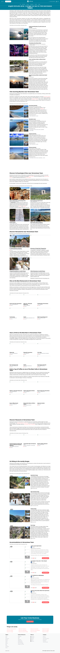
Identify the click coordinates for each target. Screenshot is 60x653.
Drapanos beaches (32, 133)
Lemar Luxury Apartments (36, 545)
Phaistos (24, 206)
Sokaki (24, 317)
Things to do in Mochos (33, 631)
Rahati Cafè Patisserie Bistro (29, 390)
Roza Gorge (33, 525)
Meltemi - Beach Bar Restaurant (16, 390)
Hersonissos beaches (33, 105)
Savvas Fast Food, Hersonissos (15, 303)
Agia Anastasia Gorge (35, 491)
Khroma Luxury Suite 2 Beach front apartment (40, 590)
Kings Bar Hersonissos (27, 352)
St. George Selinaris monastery (16, 248)
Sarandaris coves (32, 119)
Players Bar (12, 352)
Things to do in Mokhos (45, 631)
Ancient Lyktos (28, 177)
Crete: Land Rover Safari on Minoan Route (37, 59)
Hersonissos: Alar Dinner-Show (35, 43)
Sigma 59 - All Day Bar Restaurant (27, 304)
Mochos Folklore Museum (42, 443)
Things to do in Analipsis (45, 630)
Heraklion (42, 108)
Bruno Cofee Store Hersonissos (43, 390)
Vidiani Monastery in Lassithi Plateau (37, 271)
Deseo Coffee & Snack (14, 403)
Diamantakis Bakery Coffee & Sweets (29, 404)
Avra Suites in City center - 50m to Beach (39, 560)
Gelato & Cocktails (41, 403)
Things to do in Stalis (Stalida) (22, 630)
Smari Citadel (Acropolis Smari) (36, 200)
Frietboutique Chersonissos (42, 303)
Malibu (24, 364)
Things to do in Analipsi (10, 631)
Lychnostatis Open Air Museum (29, 424)
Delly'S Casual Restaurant (42, 317)
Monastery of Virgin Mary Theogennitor (38, 248)
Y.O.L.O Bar (39, 352)
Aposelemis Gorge (34, 475)
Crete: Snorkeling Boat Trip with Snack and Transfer (37, 27)
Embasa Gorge (33, 508)
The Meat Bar (12, 317)
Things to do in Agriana (10, 630)
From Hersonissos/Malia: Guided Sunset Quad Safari (38, 75)
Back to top (7, 650)
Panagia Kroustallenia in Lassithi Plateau (18, 271)
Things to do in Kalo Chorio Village (23, 631)
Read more (47, 159)
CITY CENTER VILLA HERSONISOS (37, 575)
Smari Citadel (31, 176)
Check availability (45, 558)
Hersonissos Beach (47, 96)
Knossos (19, 206)
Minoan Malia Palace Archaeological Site (18, 200)
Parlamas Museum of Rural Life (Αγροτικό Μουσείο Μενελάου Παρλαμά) (16, 444)
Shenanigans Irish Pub (41, 364)
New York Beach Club (14, 364)
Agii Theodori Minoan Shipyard (36, 222)
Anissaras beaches (32, 147)
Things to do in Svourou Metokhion (35, 630)
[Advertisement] (30, 165)
